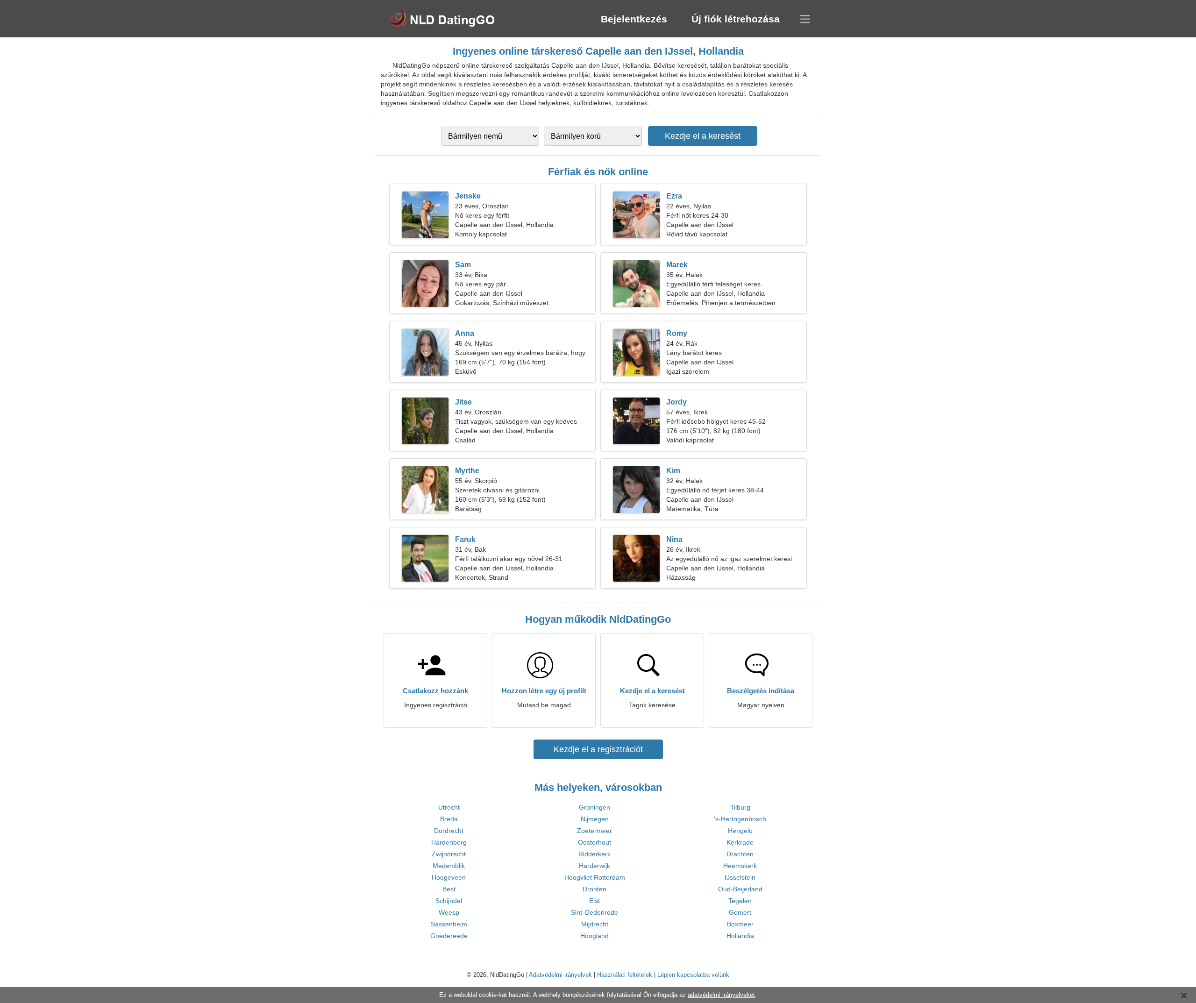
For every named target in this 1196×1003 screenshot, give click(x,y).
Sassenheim (449, 924)
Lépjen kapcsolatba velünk (693, 974)
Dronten (594, 889)
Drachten (740, 854)
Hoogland (594, 935)
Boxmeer (740, 924)
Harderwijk (594, 865)
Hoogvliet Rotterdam (594, 877)
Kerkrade (740, 842)
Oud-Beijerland (740, 889)
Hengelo (740, 830)
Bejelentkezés (634, 19)
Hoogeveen (449, 877)
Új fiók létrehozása (735, 19)
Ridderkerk (594, 854)
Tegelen (740, 900)
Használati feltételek (624, 974)
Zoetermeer (594, 830)
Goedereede (449, 935)
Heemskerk (740, 865)
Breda (449, 819)
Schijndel (448, 900)
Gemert (740, 912)
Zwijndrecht (449, 854)
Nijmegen (595, 819)
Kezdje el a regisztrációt (598, 749)
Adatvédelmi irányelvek (560, 974)
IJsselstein (740, 877)
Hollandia (740, 935)
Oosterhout (594, 842)
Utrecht (449, 807)
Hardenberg (449, 842)
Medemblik (449, 865)
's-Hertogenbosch (740, 819)
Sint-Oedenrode (594, 912)
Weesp (449, 912)
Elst (594, 900)
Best (449, 889)
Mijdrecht (594, 924)
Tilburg (740, 807)
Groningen (594, 807)
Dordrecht (448, 830)
